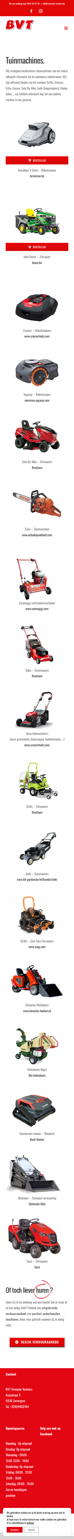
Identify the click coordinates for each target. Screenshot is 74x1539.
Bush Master (37, 1139)
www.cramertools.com (37, 336)
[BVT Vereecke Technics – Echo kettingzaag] (37, 482)
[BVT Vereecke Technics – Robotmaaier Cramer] (37, 287)
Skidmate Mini (37, 1203)
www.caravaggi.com (37, 608)
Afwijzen (31, 1529)
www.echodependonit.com (37, 534)
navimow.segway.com (37, 400)
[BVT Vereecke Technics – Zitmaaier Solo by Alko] (37, 415)
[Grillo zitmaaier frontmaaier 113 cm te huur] (37, 759)
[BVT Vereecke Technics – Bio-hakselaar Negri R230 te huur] (34, 1025)
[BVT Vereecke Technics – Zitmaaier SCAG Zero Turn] (37, 894)
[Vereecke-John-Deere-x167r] (37, 203)
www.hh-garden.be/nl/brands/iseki (37, 879)
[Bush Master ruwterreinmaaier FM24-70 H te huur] (34, 1090)
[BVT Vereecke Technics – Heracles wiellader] (37, 961)
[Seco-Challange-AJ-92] (34, 1218)
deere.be (37, 262)
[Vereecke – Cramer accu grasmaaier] (34, 691)
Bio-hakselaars (37, 1075)
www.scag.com (37, 946)
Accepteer (14, 1529)
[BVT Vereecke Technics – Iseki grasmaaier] (37, 827)
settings (30, 1522)
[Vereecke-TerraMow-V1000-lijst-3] (37, 116)
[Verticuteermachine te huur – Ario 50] (34, 559)
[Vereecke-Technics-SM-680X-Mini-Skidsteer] (34, 1154)
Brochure (37, 467)
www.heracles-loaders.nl (37, 1010)
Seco (37, 1267)
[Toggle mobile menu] (66, 28)
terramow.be (37, 175)
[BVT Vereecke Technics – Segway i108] (37, 351)
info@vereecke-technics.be (54, 3)
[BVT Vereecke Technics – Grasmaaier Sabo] (37, 623)
